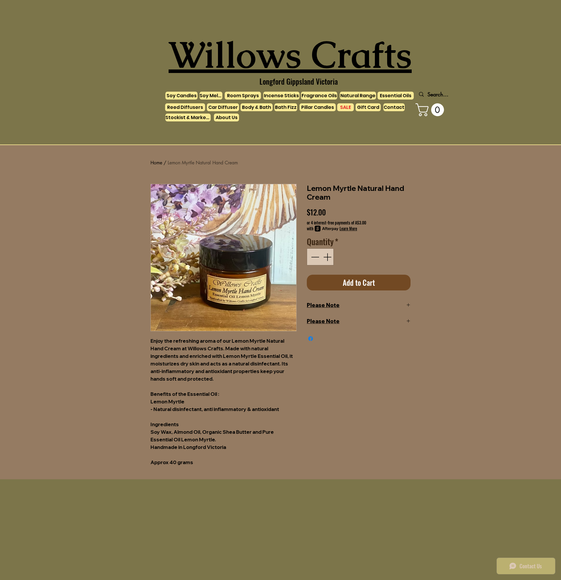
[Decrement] (314, 257)
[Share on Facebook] (310, 338)
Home (156, 163)
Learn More (348, 228)
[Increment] (328, 257)
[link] (431, 109)
